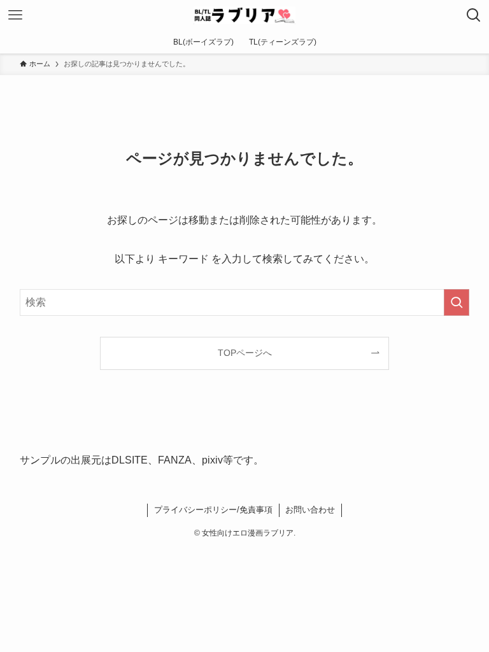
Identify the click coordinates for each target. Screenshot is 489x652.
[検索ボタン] (473, 15)
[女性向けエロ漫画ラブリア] (244, 15)
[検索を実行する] (456, 302)
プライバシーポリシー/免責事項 (213, 509)
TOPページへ (245, 353)
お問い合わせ (310, 509)
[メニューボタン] (15, 15)
